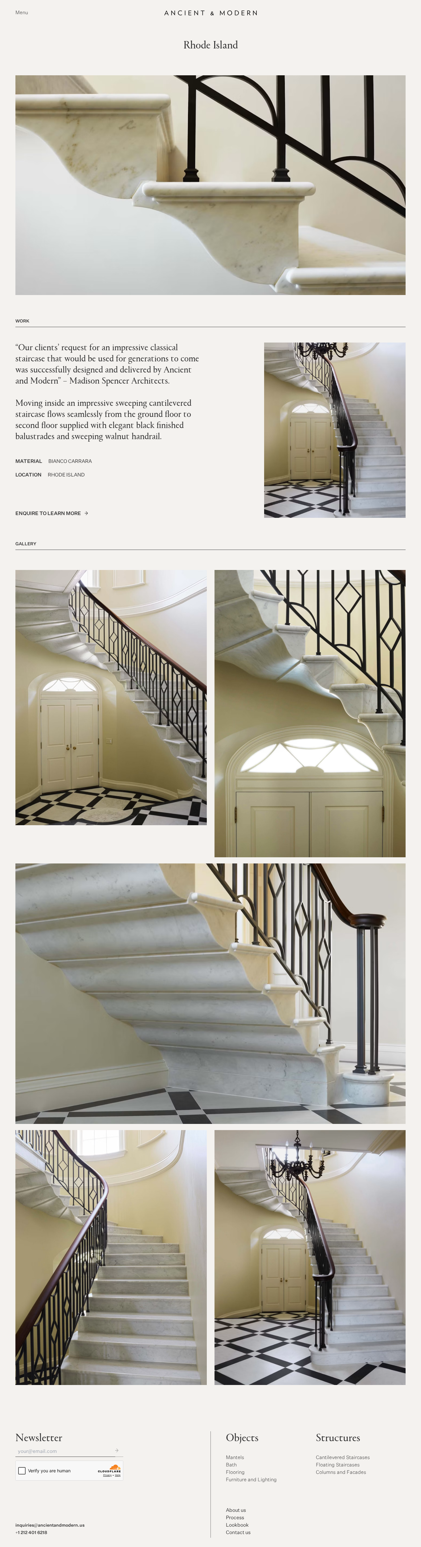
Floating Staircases (338, 1465)
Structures (338, 1438)
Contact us (238, 1532)
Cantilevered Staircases (343, 1457)
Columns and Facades (341, 1472)
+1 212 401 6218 (31, 1533)
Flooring (235, 1472)
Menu (21, 12)
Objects (242, 1438)
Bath (231, 1465)
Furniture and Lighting (251, 1480)
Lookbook (237, 1525)
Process (235, 1518)
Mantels (235, 1457)
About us (236, 1510)
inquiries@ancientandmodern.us (49, 1525)
